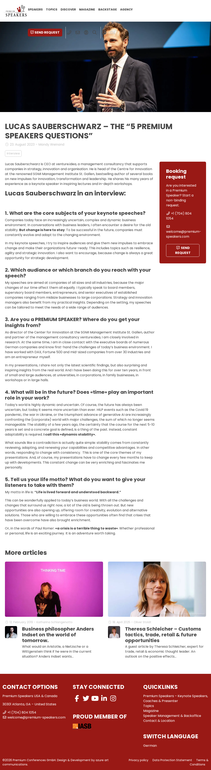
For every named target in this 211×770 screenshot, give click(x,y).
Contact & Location (159, 720)
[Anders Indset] (11, 632)
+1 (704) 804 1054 (21, 712)
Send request (47, 32)
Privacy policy (138, 760)
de (113, 32)
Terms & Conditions (199, 762)
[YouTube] (95, 698)
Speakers (35, 9)
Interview (13, 153)
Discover (68, 9)
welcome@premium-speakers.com (183, 234)
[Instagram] (113, 698)
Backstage (107, 9)
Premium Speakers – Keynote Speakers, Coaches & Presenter (175, 698)
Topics (51, 9)
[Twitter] (86, 698)
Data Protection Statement (172, 760)
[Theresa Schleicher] (114, 632)
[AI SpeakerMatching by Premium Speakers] (86, 32)
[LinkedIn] (104, 698)
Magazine (87, 9)
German (150, 745)
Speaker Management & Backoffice (172, 715)
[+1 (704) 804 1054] (69, 32)
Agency (126, 9)
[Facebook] (77, 698)
